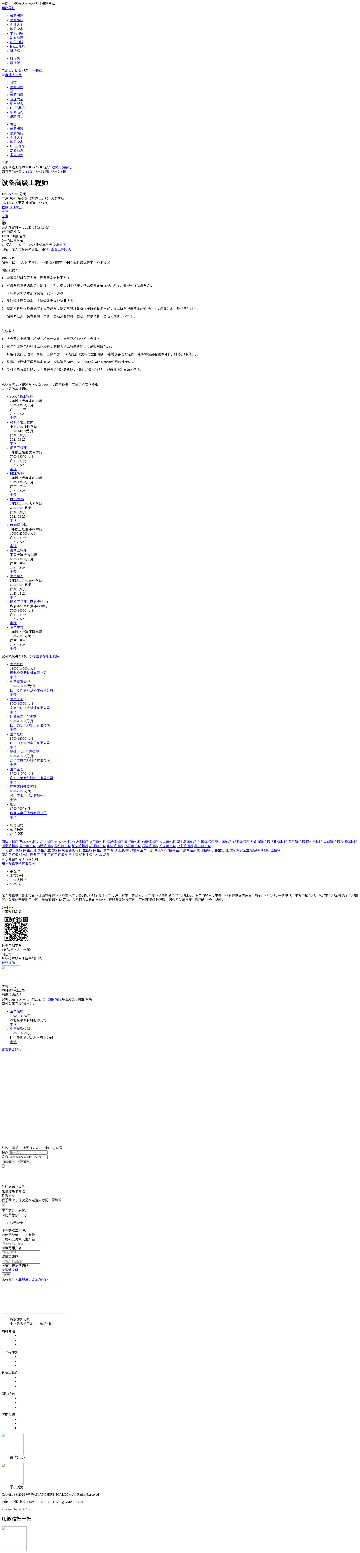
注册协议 (25, 1340)
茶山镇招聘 (223, 841)
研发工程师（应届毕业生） (30, 602)
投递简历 (66, 167)
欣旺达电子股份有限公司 (28, 813)
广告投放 (25, 1386)
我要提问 (8, 963)
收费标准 (25, 1381)
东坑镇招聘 (115, 846)
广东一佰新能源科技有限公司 (31, 778)
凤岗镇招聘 (331, 841)
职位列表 (42, 171)
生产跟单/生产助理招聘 (193, 850)
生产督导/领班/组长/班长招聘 (118, 850)
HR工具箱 (17, 46)
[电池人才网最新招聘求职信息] (12, 75)
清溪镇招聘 (45, 846)
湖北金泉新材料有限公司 (28, 673)
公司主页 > (10, 907)
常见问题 (25, 1423)
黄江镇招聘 (296, 841)
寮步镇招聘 (240, 841)
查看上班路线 (61, 249)
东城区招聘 (27, 841)
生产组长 (16, 576)
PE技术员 (17, 499)
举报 (5, 216)
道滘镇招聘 (132, 841)
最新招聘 (16, 16)
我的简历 (54, 999)
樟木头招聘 (314, 841)
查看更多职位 (12, 1049)
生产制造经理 (20, 681)
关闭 (5, 163)
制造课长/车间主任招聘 (79, 850)
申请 (13, 418)
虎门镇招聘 (97, 841)
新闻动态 (16, 37)
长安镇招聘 (167, 846)
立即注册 (25, 1279)
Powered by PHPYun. (16, 1509)
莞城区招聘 (62, 841)
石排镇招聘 (150, 846)
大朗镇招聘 (279, 841)
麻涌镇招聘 (115, 841)
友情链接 (25, 1428)
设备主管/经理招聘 (225, 850)
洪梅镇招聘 (206, 841)
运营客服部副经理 (23, 786)
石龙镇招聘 (80, 841)
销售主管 (85, 854)
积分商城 (16, 42)
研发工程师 (10, 854)
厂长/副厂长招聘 (14, 850)
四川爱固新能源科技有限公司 (31, 690)
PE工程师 (17, 473)
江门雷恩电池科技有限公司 (30, 760)
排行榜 (15, 51)
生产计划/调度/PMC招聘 (157, 850)
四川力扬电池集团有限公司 (30, 725)
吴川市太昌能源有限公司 (28, 795)
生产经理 (16, 664)
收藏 (55, 167)
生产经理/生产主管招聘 (44, 850)
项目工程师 (18, 448)
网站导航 (8, 8)
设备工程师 (18, 550)
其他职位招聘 (270, 850)
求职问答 (16, 33)
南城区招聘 (10, 841)
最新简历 (16, 20)
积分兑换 (25, 1402)
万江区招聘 (45, 841)
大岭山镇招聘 (260, 841)
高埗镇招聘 (202, 846)
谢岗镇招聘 (10, 846)
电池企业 (25, 1365)
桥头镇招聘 (80, 846)
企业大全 (16, 24)
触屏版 (15, 58)
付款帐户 (25, 1377)
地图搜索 (16, 29)
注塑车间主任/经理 (24, 716)
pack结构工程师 (21, 396)
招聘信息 (25, 1356)
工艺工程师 (56, 854)
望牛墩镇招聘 (187, 841)
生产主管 (16, 627)
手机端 (37, 70)
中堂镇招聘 (185, 846)
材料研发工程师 (21, 422)
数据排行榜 (26, 1398)
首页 (13, 82)
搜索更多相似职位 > (47, 656)
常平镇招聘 (62, 846)
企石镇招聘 (132, 846)
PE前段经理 (18, 525)
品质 (106, 854)
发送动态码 (10, 1270)
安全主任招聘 (250, 850)
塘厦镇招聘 (349, 841)
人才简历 (25, 1361)
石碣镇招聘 (150, 841)
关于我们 (25, 1335)
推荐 (5, 211)
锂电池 (24, 854)
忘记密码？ (40, 1279)
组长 (13, 804)
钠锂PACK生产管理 (24, 751)
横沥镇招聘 (97, 846)
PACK (97, 854)
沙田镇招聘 (167, 841)
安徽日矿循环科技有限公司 (30, 708)
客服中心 (25, 1419)
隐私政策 (25, 1344)
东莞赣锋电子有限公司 (18, 863)
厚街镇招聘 (27, 846)
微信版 (15, 63)
